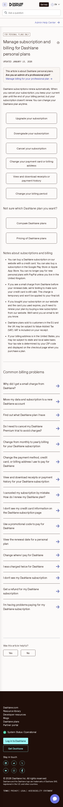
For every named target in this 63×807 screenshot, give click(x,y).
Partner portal (10, 725)
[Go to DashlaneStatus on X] (22, 763)
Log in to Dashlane (16, 741)
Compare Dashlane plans (31, 223)
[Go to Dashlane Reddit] (14, 763)
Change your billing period (31, 193)
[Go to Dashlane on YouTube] (5, 770)
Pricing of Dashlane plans (31, 238)
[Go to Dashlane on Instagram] (14, 770)
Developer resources (14, 714)
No (28, 653)
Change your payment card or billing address (31, 163)
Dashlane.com (10, 707)
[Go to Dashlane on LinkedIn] (5, 763)
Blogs (6, 718)
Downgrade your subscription (31, 133)
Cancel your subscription (31, 148)
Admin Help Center (45, 22)
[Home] (16, 4)
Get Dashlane (15, 748)
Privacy (14, 791)
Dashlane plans (11, 721)
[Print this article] (58, 43)
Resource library (12, 711)
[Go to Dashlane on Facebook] (22, 770)
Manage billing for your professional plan (27, 78)
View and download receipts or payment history (31, 178)
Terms (6, 791)
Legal (23, 791)
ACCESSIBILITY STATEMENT (40, 791)
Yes (10, 653)
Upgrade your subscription (31, 118)
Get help (44, 5)
